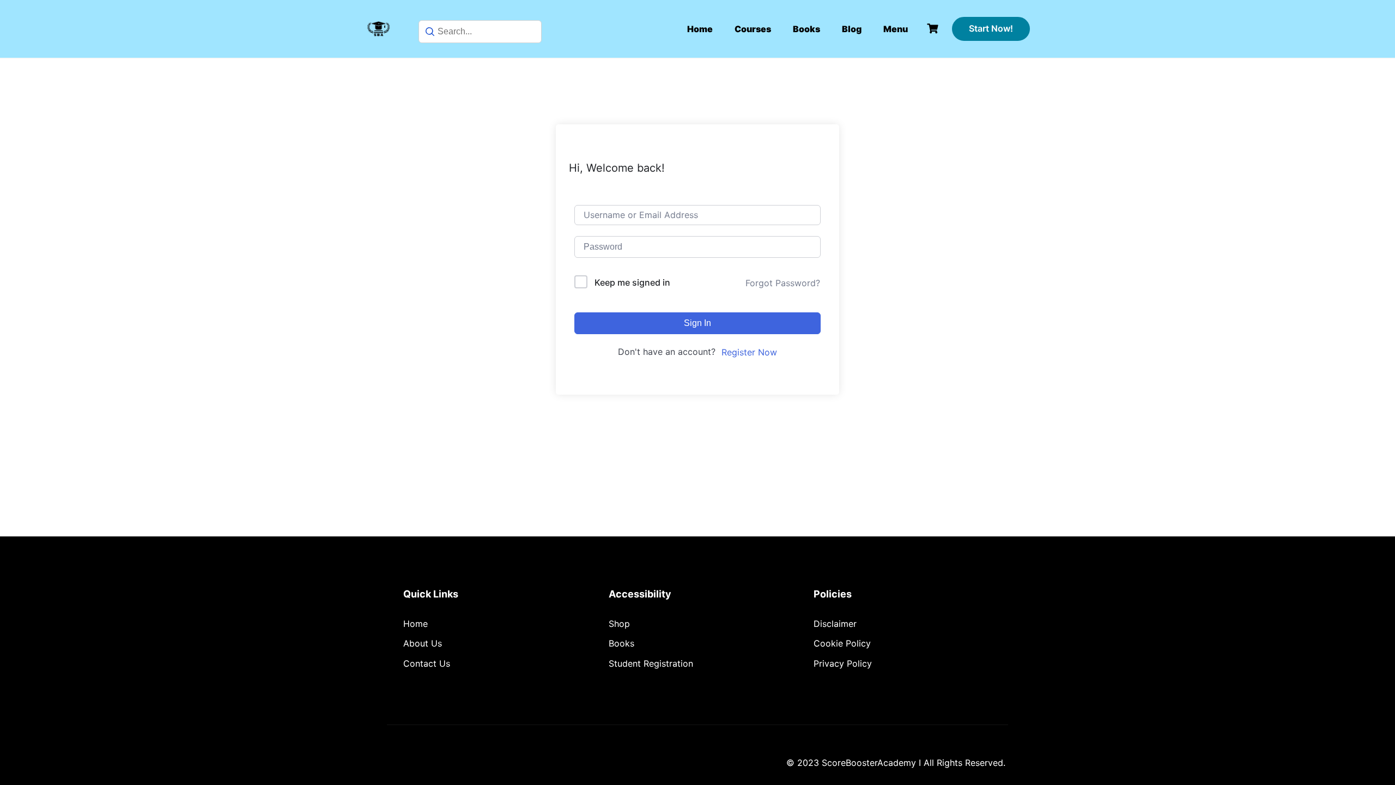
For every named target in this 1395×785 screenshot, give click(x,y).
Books (806, 28)
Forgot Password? (782, 282)
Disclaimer (835, 623)
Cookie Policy (842, 643)
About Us (422, 643)
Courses (753, 28)
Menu (895, 28)
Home (700, 28)
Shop (619, 623)
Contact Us (426, 663)
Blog (852, 28)
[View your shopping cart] (934, 28)
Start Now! (991, 28)
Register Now (749, 352)
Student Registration (651, 663)
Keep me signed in (632, 282)
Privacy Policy (843, 663)
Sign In (697, 323)
